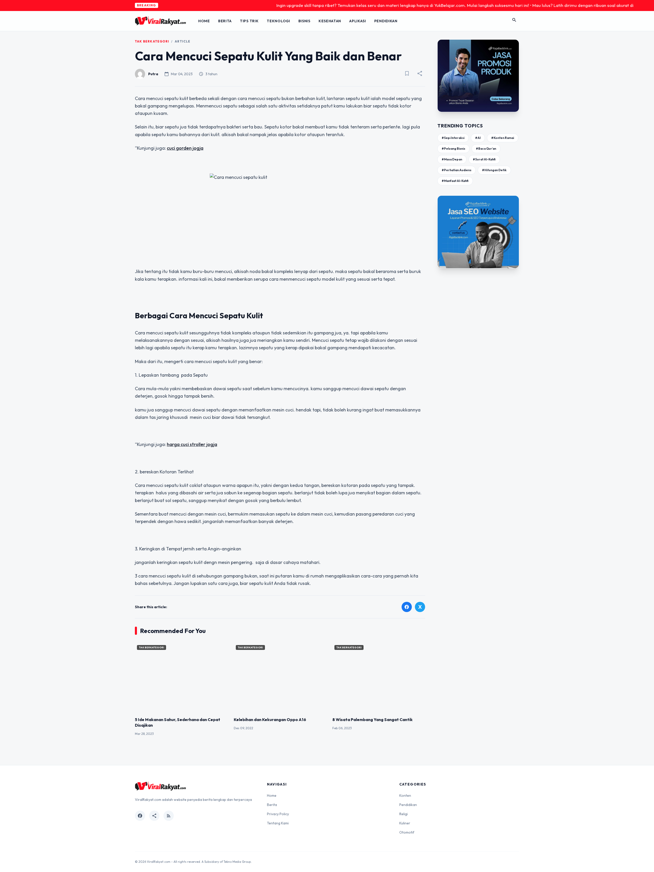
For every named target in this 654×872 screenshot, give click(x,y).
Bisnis (304, 21)
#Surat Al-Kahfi (484, 159)
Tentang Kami (278, 823)
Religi (403, 814)
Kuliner (404, 823)
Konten (405, 795)
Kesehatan (330, 21)
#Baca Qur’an (486, 148)
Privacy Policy (278, 814)
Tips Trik (249, 21)
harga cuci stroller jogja (192, 444)
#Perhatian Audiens (456, 170)
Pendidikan (386, 21)
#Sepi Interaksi (453, 138)
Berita (225, 21)
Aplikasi (357, 21)
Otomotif (406, 832)
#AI (478, 138)
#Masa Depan (452, 159)
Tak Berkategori (152, 41)
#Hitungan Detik (494, 170)
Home (204, 21)
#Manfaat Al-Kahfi (455, 181)
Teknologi (278, 21)
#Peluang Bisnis (453, 148)
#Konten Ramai (502, 138)
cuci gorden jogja (185, 148)
